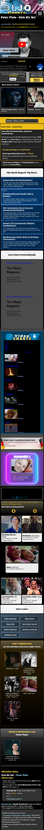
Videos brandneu (10, 619)
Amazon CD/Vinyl (37, 80)
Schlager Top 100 (10, 635)
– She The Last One (12, 110)
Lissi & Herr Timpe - (32, 597)
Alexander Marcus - (9, 535)
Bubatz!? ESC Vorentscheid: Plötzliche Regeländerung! (18, 224)
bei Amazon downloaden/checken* (23, 24)
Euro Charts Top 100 (29, 624)
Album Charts (29, 619)
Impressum (7, 815)
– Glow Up (34, 109)
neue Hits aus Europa (29, 629)
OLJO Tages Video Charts (11, 153)
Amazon (12, 79)
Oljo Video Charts (14, 799)
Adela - (12, 567)
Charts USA (10, 624)
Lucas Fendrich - (9, 597)
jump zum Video (6, 24)
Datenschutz (26, 815)
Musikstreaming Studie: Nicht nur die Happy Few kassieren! (21, 238)
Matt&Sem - (30, 535)
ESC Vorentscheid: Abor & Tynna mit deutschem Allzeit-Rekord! (18, 209)
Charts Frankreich (10, 629)
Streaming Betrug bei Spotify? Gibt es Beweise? (18, 195)
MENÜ (40, 12)
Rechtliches (16, 815)
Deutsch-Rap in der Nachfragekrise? (18, 180)
